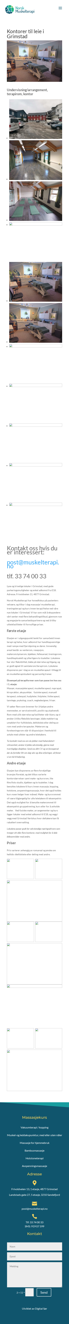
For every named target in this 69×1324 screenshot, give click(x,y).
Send (44, 1292)
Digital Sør (41, 1308)
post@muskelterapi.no (33, 564)
